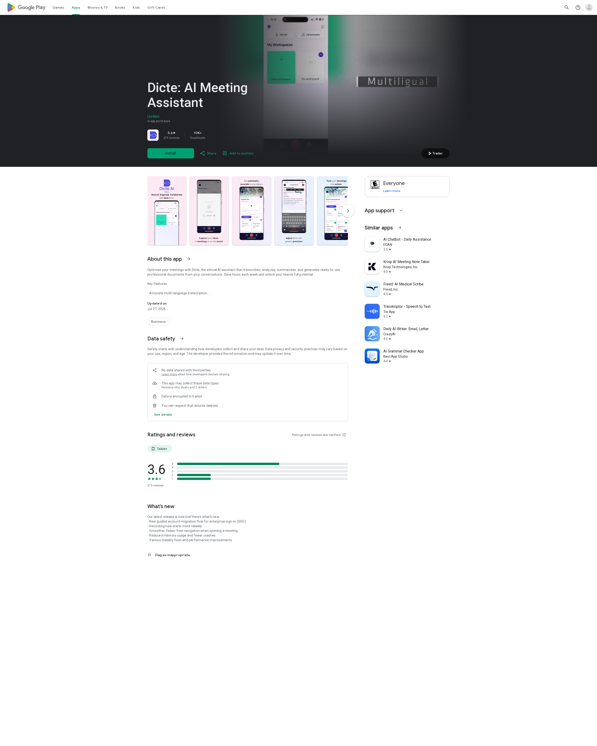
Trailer (435, 153)
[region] (212, 135)
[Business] (158, 321)
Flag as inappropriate (168, 555)
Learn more (169, 374)
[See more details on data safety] (163, 414)
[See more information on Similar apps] (399, 227)
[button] (166, 210)
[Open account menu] (589, 7)
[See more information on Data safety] (181, 338)
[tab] (58, 7)
